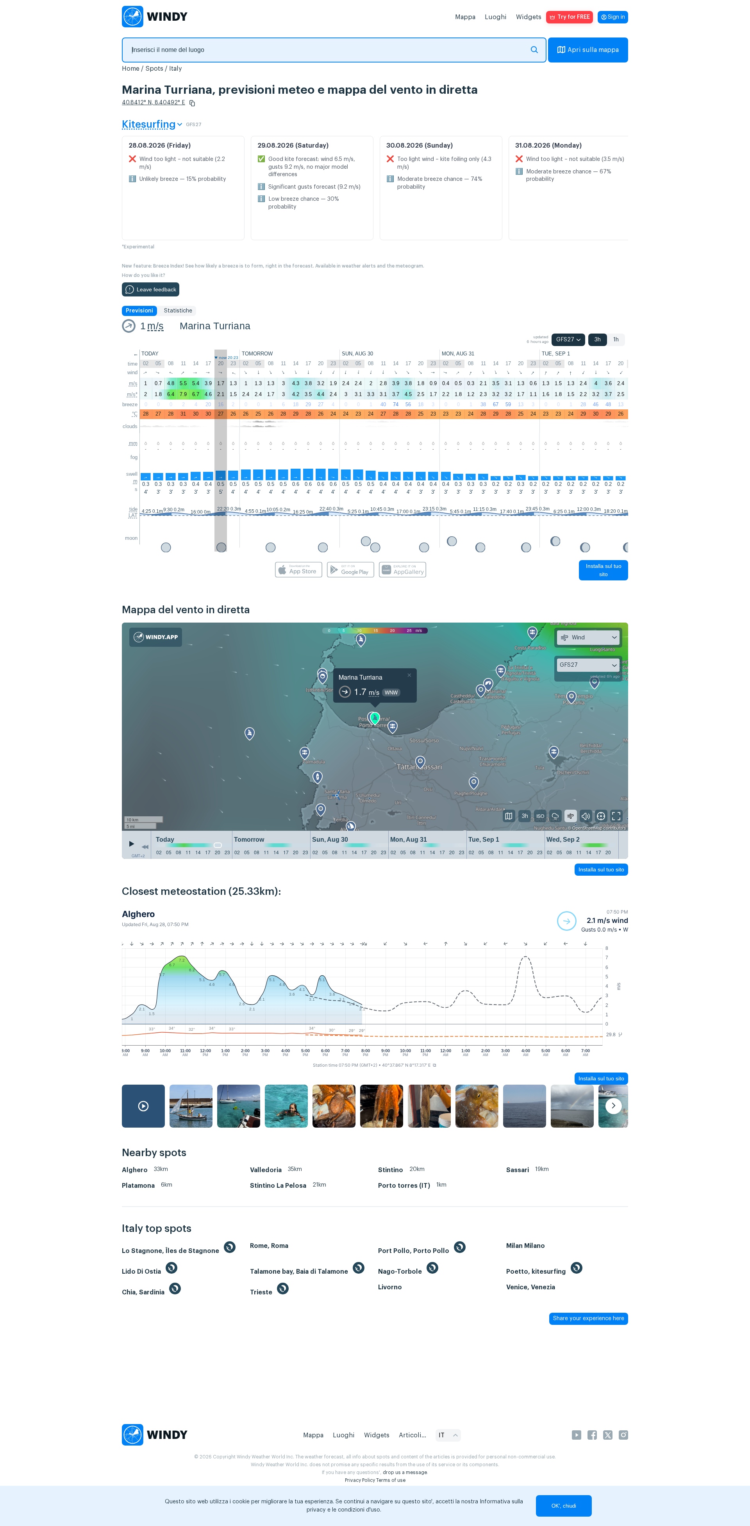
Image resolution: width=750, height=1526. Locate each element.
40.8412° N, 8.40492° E (153, 102)
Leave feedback (156, 289)
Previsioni (139, 311)
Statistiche (178, 311)
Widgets (528, 17)
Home (130, 69)
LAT (133, 515)
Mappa (465, 17)
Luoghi (496, 17)
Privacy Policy (360, 1480)
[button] (192, 103)
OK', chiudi (564, 1506)
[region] (375, 727)
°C (135, 414)
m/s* (132, 394)
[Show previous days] (144, 846)
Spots (154, 69)
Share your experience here (588, 1318)
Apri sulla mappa (593, 50)
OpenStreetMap (587, 828)
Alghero (138, 914)
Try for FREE (573, 17)
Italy (175, 69)
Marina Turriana (215, 325)
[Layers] (509, 816)
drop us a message (405, 1472)
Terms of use (390, 1480)
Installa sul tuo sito (603, 570)
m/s (155, 325)
